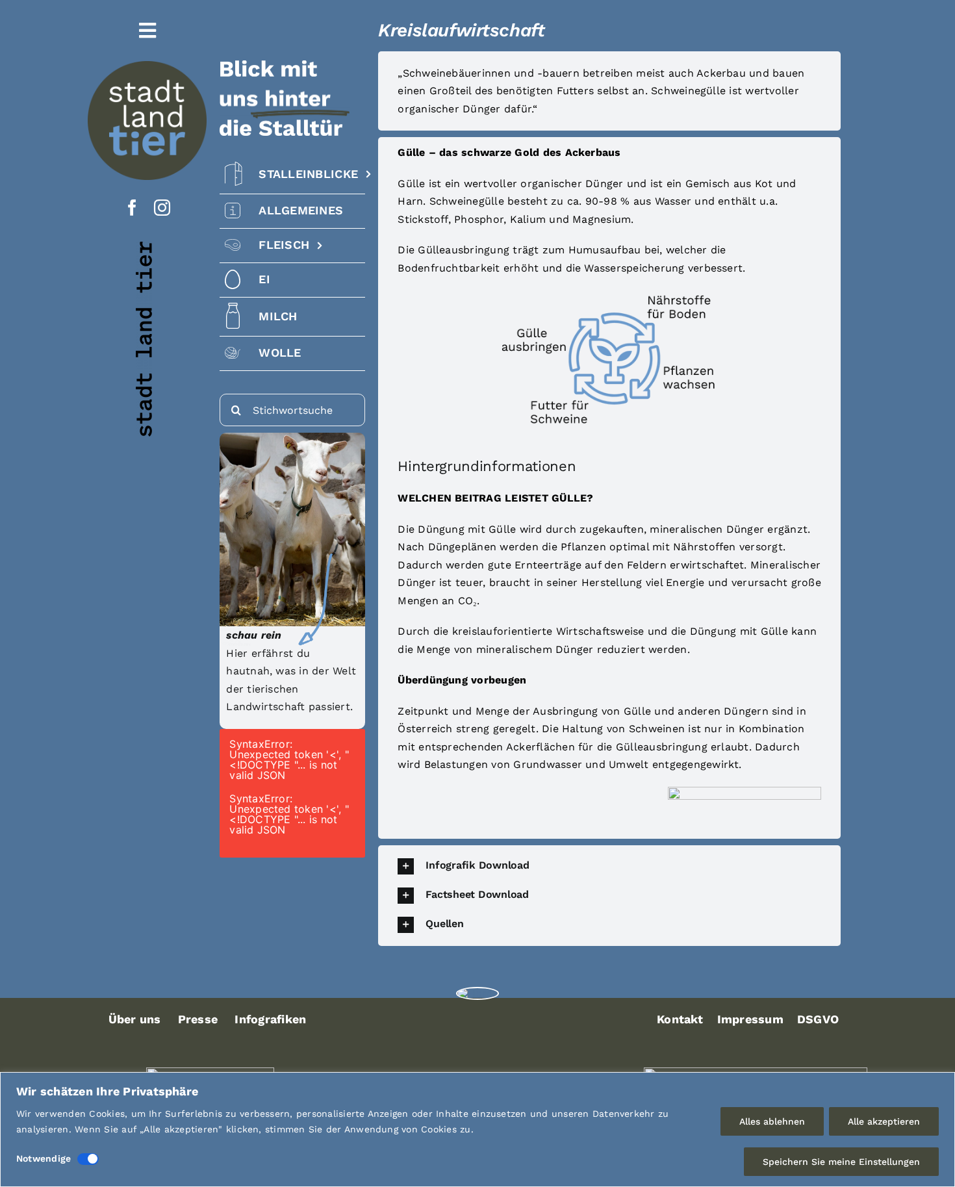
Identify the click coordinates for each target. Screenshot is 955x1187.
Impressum (750, 1019)
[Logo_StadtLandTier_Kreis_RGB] (147, 66)
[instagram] (162, 207)
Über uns (134, 1019)
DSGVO (818, 1019)
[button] (609, 866)
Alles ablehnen (772, 1121)
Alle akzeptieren (884, 1121)
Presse (198, 1019)
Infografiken (270, 1019)
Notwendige (43, 1158)
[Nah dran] (941, 1083)
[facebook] (132, 207)
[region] (477, 1129)
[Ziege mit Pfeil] (292, 437)
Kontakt (680, 1019)
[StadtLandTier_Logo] (477, 993)
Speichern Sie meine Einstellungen (841, 1161)
